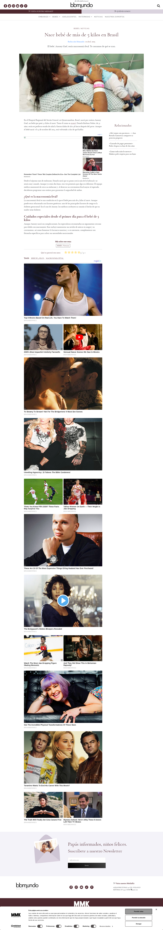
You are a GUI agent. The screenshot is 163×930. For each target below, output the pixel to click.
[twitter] (9, 6)
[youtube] (18, 6)
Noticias (98, 17)
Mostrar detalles (105, 926)
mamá (73, 123)
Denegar (138, 924)
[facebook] (5, 6)
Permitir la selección (138, 917)
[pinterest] (25, 6)
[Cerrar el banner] (156, 909)
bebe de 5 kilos (37, 258)
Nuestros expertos (114, 17)
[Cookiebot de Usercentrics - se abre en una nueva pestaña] (16, 926)
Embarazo (44, 17)
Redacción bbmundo (76, 42)
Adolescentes (69, 17)
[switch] (58, 926)
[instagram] (14, 6)
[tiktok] (21, 6)
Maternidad (85, 17)
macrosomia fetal (54, 258)
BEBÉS (77, 28)
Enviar (87, 865)
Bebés (55, 17)
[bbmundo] (81, 6)
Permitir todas (138, 911)
